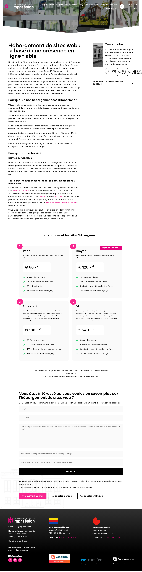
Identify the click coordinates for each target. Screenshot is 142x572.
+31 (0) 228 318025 (67, 537)
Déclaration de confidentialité (21, 547)
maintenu (59, 197)
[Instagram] (20, 560)
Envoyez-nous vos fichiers (91, 564)
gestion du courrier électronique (61, 202)
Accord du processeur (18, 550)
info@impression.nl (22, 527)
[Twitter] (15, 560)
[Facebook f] (10, 560)
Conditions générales (17, 541)
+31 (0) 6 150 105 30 (18, 537)
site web (42, 197)
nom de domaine (21, 191)
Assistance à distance (121, 564)
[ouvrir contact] (115, 8)
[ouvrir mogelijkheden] (56, 5)
